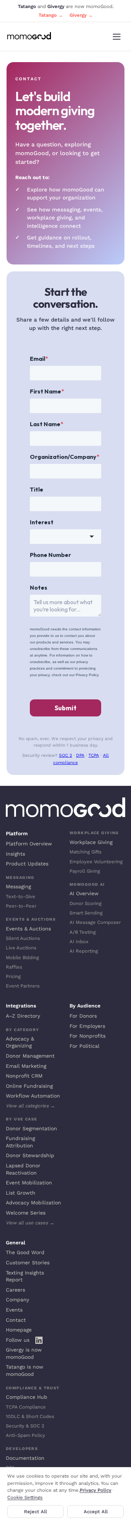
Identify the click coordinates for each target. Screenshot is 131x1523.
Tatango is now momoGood (24, 1370)
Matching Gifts (86, 852)
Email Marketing (26, 1066)
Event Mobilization (29, 1182)
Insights (15, 854)
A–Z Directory (23, 1016)
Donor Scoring (86, 903)
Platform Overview (29, 844)
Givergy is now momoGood (24, 1353)
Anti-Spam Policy (25, 1435)
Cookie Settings (25, 1497)
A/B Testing (83, 932)
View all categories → (30, 1105)
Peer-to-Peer (21, 906)
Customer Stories (27, 1262)
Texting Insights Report (25, 1276)
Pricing (13, 976)
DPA (80, 755)
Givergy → (81, 15)
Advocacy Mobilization (33, 1202)
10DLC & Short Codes (30, 1416)
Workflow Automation (33, 1096)
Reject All (35, 1511)
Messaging (18, 886)
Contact (16, 1320)
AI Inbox (79, 941)
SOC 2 (65, 755)
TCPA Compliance (26, 1407)
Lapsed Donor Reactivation (23, 1169)
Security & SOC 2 (25, 1426)
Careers (15, 1290)
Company (17, 1299)
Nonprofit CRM (24, 1076)
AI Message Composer (95, 922)
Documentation (25, 1458)
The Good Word (25, 1252)
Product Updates (27, 863)
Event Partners (23, 986)
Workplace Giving (91, 842)
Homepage (19, 1330)
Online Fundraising (29, 1086)
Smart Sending (86, 913)
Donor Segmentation (31, 1128)
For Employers (87, 1026)
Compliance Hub (26, 1397)
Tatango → (51, 15)
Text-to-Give (20, 896)
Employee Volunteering (96, 861)
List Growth (20, 1193)
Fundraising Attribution (20, 1141)
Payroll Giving (85, 871)
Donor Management (30, 1056)
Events (14, 1310)
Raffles (14, 967)
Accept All (96, 1511)
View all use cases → (30, 1222)
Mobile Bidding (22, 957)
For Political (84, 1046)
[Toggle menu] (116, 36)
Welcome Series (25, 1213)
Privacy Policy (95, 1490)
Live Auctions (21, 947)
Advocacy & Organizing (20, 1042)
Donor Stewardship (30, 1155)
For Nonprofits (88, 1036)
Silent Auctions (23, 938)
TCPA (93, 755)
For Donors (83, 1016)
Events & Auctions (28, 929)
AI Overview (84, 893)
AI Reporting (84, 951)
